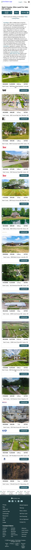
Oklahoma (24, 528)
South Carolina (25, 530)
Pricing (4, 504)
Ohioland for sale (15, 53)
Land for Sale (6, 511)
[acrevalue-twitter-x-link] (15, 501)
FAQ (4, 520)
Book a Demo (23, 510)
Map (25, 2)
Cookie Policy (17, 544)
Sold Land (5, 509)
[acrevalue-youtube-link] (22, 501)
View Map (23, 12)
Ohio (12, 536)
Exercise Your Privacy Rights (23, 545)
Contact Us (22, 522)
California (5, 528)
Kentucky (13, 528)
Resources (5, 515)
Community (6, 513)
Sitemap (22, 508)
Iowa (4, 536)
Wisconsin (24, 536)
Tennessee (24, 534)
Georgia (4, 531)
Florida (4, 529)
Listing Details (24, 90)
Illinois (4, 533)
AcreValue (6, 22)
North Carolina (14, 534)
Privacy (12, 543)
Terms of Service (7, 545)
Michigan (13, 529)
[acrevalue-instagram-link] (18, 501)
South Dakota (25, 532)
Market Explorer (24, 505)
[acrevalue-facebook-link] (12, 501)
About (4, 518)
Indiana (4, 534)
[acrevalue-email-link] (9, 501)
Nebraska (13, 533)
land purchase (15, 52)
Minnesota (13, 531)
